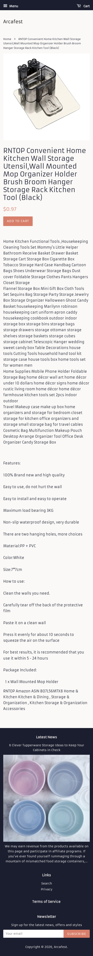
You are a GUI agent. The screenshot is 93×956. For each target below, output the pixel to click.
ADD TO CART (18, 221)
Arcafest (60, 947)
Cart (86, 6)
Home (7, 39)
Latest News (46, 737)
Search (46, 883)
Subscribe (76, 934)
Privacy (46, 889)
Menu (13, 6)
